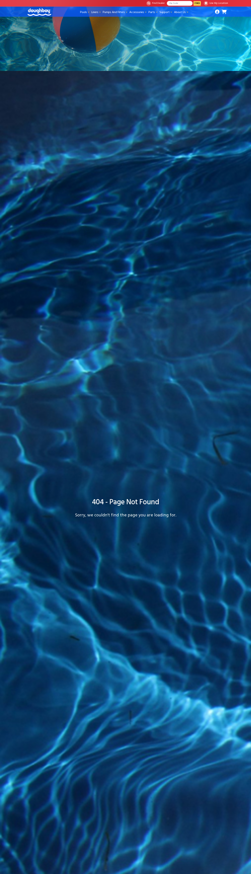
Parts (151, 12)
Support (164, 12)
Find (197, 3)
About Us (180, 12)
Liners (94, 12)
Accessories (136, 12)
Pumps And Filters (114, 12)
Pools (83, 12)
